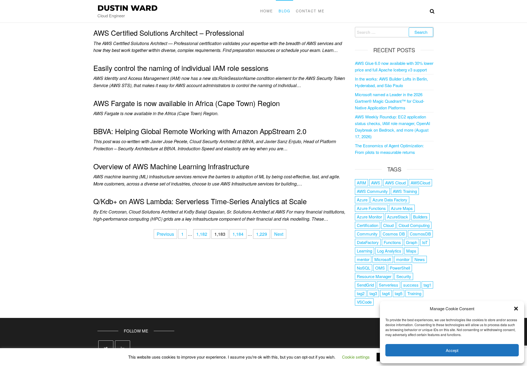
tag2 (361, 293)
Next (278, 234)
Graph (411, 242)
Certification (367, 225)
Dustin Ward (127, 8)
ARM (361, 182)
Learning (364, 251)
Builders (420, 217)
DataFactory (368, 242)
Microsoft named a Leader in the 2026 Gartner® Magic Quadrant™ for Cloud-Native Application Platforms (389, 101)
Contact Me (310, 10)
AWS (375, 182)
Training (414, 293)
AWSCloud (420, 182)
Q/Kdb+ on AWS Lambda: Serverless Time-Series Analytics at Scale (200, 201)
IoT (425, 242)
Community (367, 234)
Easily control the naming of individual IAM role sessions (180, 68)
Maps (411, 251)
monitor (403, 259)
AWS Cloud (395, 182)
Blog (284, 10)
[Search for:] (394, 32)
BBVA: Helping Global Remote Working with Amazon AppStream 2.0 (199, 131)
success (411, 285)
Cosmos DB (394, 234)
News (419, 259)
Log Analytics (389, 251)
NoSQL (363, 268)
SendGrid (365, 285)
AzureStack (397, 217)
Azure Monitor (369, 217)
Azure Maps (402, 208)
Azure (362, 200)
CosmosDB (420, 234)
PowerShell (400, 268)
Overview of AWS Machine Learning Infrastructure (171, 166)
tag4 (386, 293)
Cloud (388, 225)
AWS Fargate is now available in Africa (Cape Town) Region (186, 103)
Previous (165, 234)
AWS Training (405, 191)
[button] (516, 308)
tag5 (398, 293)
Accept (452, 350)
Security (403, 276)
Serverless (388, 285)
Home (266, 10)
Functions (392, 242)
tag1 (427, 285)
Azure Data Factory (389, 200)
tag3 (373, 293)
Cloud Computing (414, 225)
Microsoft (382, 259)
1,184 (237, 234)
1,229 (261, 234)
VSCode (364, 302)
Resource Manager (374, 276)
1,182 (201, 234)
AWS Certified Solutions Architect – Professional (168, 32)
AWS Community (372, 191)
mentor (363, 259)
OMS (380, 268)
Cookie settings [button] (356, 357)
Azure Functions (371, 208)
